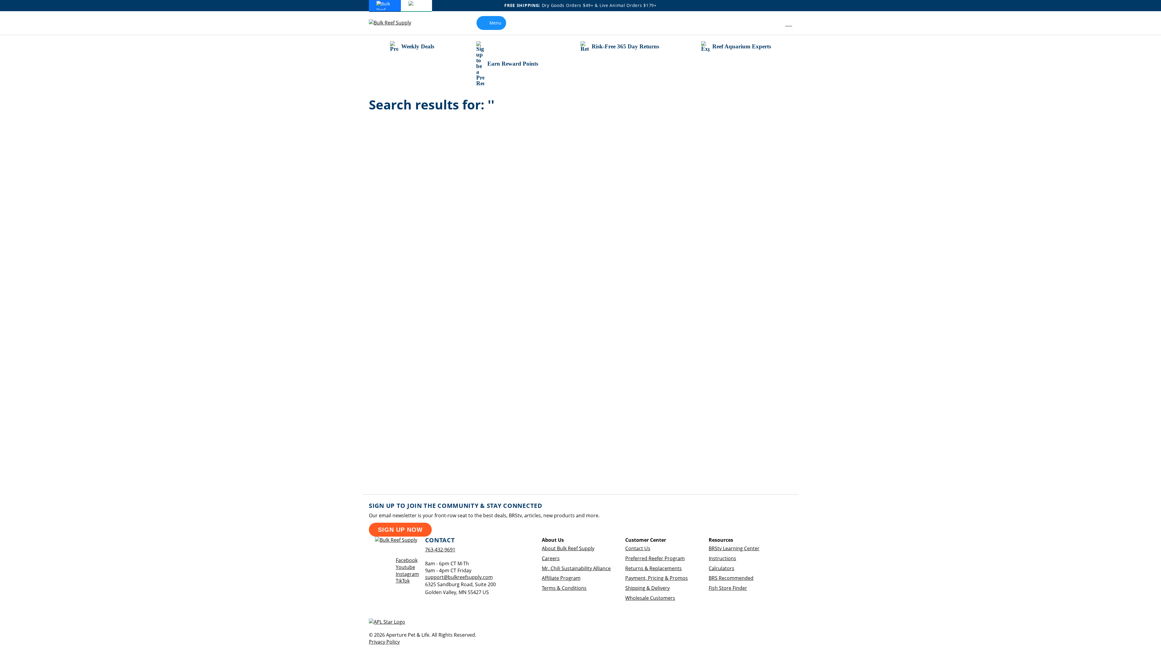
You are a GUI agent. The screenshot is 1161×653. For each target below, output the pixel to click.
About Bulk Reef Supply (568, 548)
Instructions (722, 558)
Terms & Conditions (564, 588)
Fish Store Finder (728, 588)
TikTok (403, 580)
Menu (495, 23)
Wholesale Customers (650, 598)
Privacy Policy (384, 641)
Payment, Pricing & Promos (656, 578)
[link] (775, 23)
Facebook (407, 560)
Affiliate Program (561, 578)
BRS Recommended (731, 578)
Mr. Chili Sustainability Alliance (576, 568)
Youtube (405, 567)
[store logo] (394, 22)
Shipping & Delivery (647, 588)
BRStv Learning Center (734, 548)
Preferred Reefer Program (655, 558)
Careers (551, 558)
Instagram (407, 574)
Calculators (721, 568)
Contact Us (637, 548)
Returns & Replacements (653, 568)
